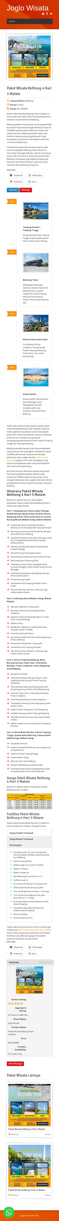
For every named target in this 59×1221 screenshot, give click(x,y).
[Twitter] (51, 13)
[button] (29, 833)
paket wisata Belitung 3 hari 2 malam (35, 929)
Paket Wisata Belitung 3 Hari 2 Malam (26, 1190)
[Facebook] (47, 13)
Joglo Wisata (28, 8)
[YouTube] (43, 13)
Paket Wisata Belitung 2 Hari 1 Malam (26, 1129)
